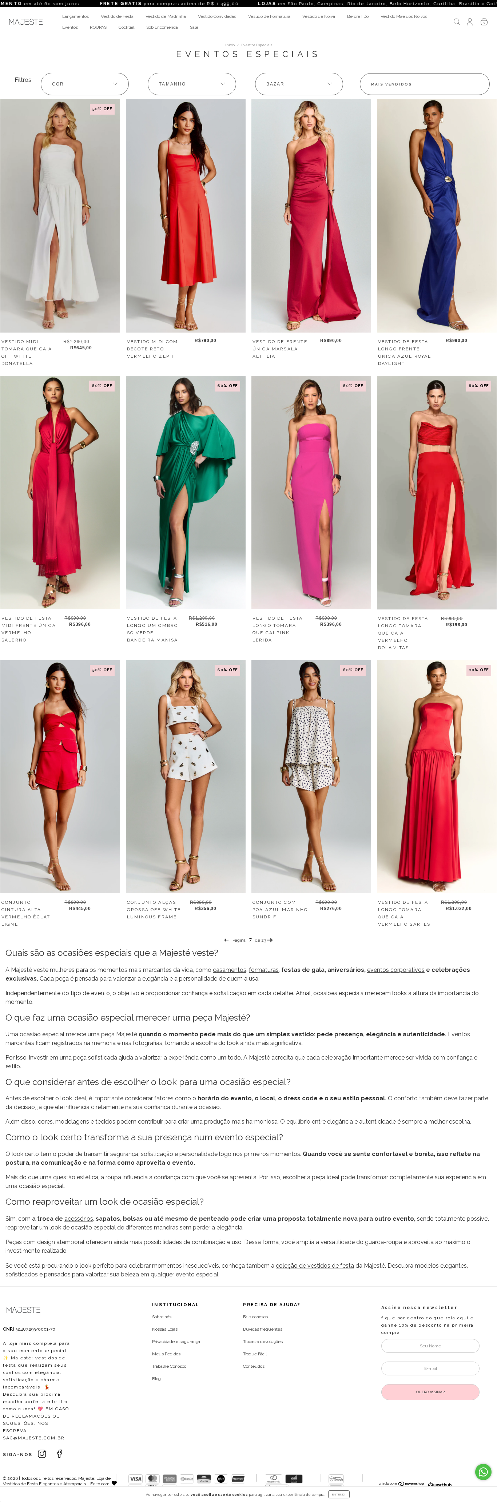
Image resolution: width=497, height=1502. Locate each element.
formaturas (264, 969)
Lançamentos (75, 16)
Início (230, 45)
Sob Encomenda (162, 27)
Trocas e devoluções (263, 1341)
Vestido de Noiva (318, 16)
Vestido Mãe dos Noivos (404, 16)
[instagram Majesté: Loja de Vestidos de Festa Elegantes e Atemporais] (42, 1454)
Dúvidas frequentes (262, 1329)
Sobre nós (161, 1316)
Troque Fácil (255, 1353)
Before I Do (358, 16)
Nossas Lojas (165, 1329)
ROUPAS (98, 27)
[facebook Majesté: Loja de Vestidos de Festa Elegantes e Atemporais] (59, 1454)
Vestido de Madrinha (166, 16)
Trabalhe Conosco (169, 1366)
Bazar (275, 84)
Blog (156, 1378)
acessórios (78, 1218)
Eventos (70, 27)
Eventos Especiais (256, 45)
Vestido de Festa (117, 16)
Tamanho (172, 84)
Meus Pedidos (166, 1353)
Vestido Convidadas (217, 16)
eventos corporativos (396, 969)
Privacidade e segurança (176, 1341)
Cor (58, 84)
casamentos (229, 969)
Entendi (339, 1494)
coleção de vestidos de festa (315, 1265)
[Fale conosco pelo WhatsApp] (483, 1472)
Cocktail (126, 27)
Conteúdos (254, 1366)
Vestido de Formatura (269, 16)
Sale (194, 27)
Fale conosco (255, 1316)
